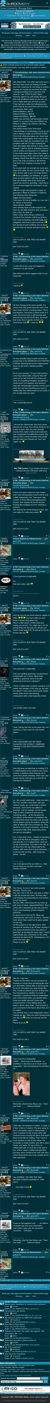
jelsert (15, 1313)
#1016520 (16, 419)
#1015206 (16, 77)
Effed (33, 569)
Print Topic (27, 1375)
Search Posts (25, 15)
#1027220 (16, 610)
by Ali (29, 1338)
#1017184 (16, 543)
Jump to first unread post (9, 62)
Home (3, 8)
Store (26, 18)
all (20, 1333)
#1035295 (16, 1054)
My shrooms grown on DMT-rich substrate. (23, 1318)
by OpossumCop (33, 1308)
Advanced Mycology (40, 33)
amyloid (15, 1342)
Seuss (33, 720)
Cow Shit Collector (19, 1326)
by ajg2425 (30, 1358)
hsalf (33, 793)
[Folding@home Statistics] (5, 433)
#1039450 (16, 1172)
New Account (30, 13)
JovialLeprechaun (21, 417)
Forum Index (11, 15)
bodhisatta (40, 1369)
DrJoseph (35, 971)
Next (34, 36)
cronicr (18, 1369)
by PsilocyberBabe (34, 1345)
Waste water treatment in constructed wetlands (25, 1304)
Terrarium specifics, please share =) (20, 1340)
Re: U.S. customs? (13, 1347)
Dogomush (16, 1320)
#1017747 (16, 571)
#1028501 (16, 763)
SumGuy (38, 298)
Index (27, 36)
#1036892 (16, 1120)
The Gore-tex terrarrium (15, 1354)
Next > (40, 62)
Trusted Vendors (40, 15)
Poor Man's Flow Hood (14, 1324)
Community (12, 8)
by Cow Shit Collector (34, 1329)
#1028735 (16, 795)
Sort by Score (18, 1375)
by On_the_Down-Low (34, 1315)
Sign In (19, 13)
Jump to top (5, 1280)
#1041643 (16, 1257)
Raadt (15, 1336)
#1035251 (16, 973)
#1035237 (16, 883)
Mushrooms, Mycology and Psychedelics (17, 33)
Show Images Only (7, 1375)
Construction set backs (15, 1311)
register (6, 45)
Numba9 (34, 1118)
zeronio (15, 1306)
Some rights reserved (39, 1397)
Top (48, 254)
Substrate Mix (6, 58)
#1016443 (16, 300)
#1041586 (16, 1218)
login (42, 43)
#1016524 (16, 487)
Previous (18, 36)
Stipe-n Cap (24, 1369)
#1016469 (16, 353)
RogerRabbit (11, 1369)
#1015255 (16, 261)
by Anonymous (31, 1351)
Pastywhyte (33, 1369)
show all (46, 62)
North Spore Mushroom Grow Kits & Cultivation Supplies (25, 54)
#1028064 (16, 722)
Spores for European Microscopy (11, 56)
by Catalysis (32, 1322)
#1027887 (16, 664)
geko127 (38, 259)
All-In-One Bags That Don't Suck (36, 56)
